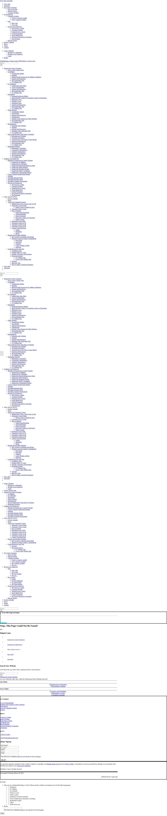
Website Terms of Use (53, 764)
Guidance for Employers (14, 644)
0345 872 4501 (5, 734)
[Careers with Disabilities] (58, 691)
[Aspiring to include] (58, 695)
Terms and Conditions (23, 766)
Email (3, 749)
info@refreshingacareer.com (9, 738)
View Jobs (3, 1)
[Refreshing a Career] (58, 693)
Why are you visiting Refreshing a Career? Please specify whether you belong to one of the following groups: (37, 785)
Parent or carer (14, 793)
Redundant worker (15, 800)
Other (12, 802)
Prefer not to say (15, 804)
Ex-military (13, 789)
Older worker (14, 795)
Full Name (4, 745)
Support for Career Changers (16, 639)
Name (3, 753)
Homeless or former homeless (19, 797)
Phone (6, 806)
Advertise (10, 1)
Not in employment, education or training (22, 798)
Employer (13, 787)
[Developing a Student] (58, 686)
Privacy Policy (69, 764)
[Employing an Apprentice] (58, 684)
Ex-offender (13, 791)
